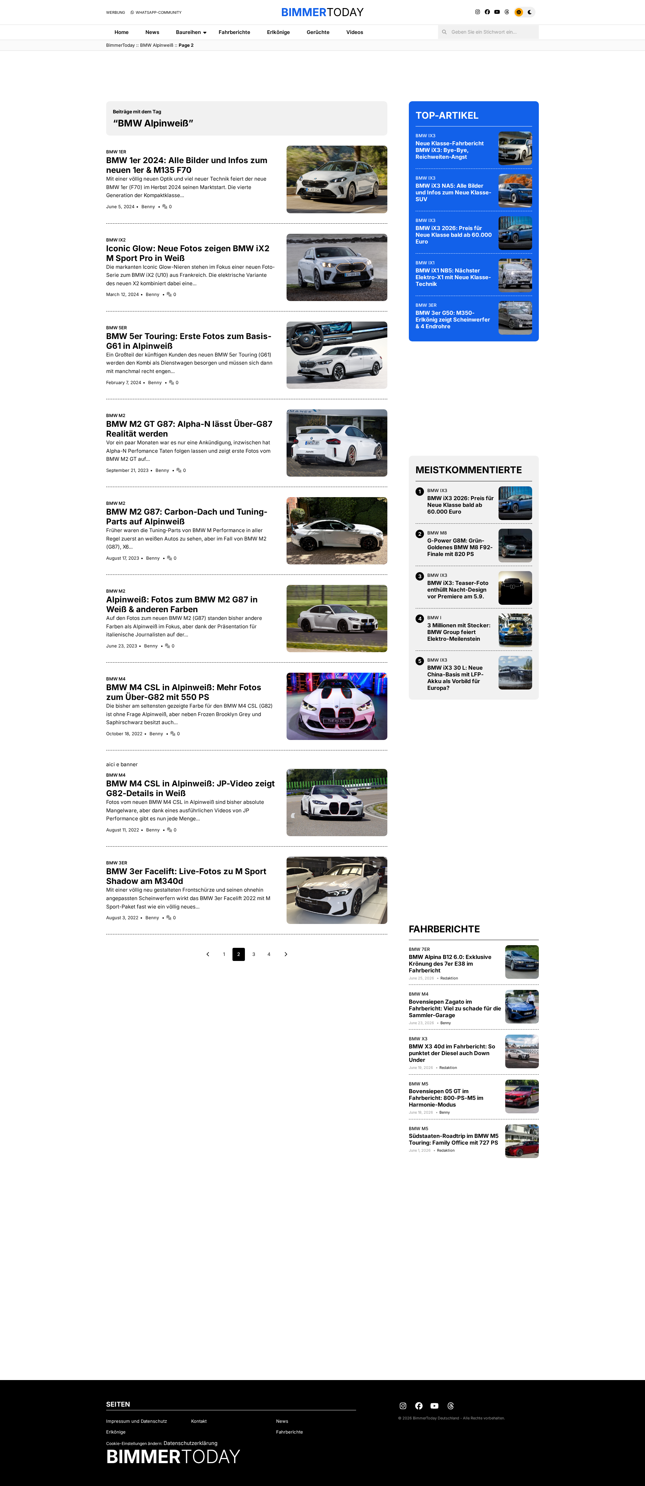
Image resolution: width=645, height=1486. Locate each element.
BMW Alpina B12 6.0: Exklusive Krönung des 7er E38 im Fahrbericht (450, 964)
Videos (354, 32)
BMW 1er (116, 151)
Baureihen (188, 32)
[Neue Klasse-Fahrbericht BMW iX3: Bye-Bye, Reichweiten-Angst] (515, 148)
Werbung (115, 12)
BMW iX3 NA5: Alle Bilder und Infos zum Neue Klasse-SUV (453, 192)
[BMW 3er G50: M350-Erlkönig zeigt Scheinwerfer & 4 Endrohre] (515, 318)
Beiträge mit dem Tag (137, 111)
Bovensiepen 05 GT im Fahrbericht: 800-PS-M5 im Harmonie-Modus (446, 1098)
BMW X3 (418, 1038)
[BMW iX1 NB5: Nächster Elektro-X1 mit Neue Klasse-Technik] (515, 275)
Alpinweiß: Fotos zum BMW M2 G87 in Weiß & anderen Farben (182, 604)
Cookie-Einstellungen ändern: (134, 1443)
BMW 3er (116, 862)
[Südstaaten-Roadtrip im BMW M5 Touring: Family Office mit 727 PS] (522, 1141)
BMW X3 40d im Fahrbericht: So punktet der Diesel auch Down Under (452, 1053)
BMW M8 (437, 532)
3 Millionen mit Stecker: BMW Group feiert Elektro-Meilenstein (458, 632)
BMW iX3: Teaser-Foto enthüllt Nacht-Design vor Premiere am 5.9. (457, 590)
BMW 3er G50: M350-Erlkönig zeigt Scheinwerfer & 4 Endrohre (453, 319)
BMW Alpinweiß (156, 45)
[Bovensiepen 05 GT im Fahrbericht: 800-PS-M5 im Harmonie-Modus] (522, 1096)
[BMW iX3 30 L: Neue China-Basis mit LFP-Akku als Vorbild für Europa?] (515, 673)
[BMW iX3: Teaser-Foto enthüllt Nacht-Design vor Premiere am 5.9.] (515, 588)
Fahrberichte (234, 32)
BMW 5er (116, 327)
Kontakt (199, 1421)
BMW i (434, 617)
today (322, 12)
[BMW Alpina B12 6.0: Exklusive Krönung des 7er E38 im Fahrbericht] (522, 962)
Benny (148, 206)
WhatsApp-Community (158, 12)
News (152, 32)
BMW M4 (116, 678)
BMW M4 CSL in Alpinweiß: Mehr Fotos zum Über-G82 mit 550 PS (183, 692)
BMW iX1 (425, 262)
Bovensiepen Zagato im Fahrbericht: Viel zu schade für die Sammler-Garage (455, 1008)
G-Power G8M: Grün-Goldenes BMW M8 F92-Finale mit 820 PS (460, 547)
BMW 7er (419, 949)
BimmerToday (120, 45)
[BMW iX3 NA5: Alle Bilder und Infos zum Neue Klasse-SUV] (515, 191)
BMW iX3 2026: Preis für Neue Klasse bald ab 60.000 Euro (454, 235)
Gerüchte (318, 32)
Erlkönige (278, 32)
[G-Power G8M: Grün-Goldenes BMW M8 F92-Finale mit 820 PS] (515, 545)
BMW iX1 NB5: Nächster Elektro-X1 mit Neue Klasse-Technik (453, 277)
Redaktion (449, 978)
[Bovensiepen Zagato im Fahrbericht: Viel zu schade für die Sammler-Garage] (522, 1007)
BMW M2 (115, 415)
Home (122, 32)
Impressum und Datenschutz (136, 1421)
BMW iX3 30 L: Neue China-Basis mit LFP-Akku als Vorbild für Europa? (455, 677)
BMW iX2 (116, 240)
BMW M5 (418, 1083)
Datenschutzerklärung (190, 1443)
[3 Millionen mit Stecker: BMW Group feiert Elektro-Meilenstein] (515, 630)
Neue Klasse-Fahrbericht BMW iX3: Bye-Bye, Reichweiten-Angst (450, 150)
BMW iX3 (425, 135)
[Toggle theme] (524, 12)
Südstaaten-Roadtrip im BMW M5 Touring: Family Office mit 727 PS (454, 1139)
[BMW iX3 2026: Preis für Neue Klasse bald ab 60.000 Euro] (515, 233)
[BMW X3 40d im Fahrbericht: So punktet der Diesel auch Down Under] (522, 1051)
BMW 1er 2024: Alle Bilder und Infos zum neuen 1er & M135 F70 (186, 165)
